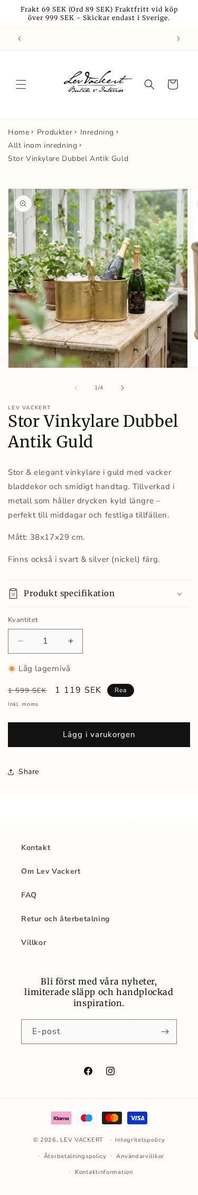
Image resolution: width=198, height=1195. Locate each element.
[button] (21, 84)
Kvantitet (23, 620)
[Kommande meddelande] (178, 38)
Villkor (33, 943)
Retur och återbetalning (65, 919)
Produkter (54, 132)
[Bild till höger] (122, 387)
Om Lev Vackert (50, 871)
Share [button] (28, 772)
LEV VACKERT (81, 1140)
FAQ (29, 895)
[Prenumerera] (164, 1031)
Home (18, 132)
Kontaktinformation (104, 1172)
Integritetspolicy (140, 1140)
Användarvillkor (140, 1156)
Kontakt (35, 848)
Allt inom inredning (42, 145)
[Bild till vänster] (76, 387)
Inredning (97, 132)
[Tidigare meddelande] (19, 38)
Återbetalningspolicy (75, 1156)
